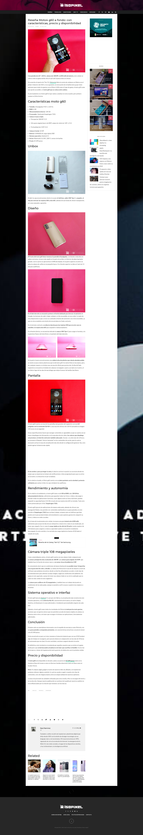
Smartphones (67, 12)
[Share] (34, 719)
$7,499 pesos (70, 661)
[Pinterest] (72, 811)
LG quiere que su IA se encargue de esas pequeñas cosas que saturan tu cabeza (34, 777)
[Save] (54, 719)
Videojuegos (83, 12)
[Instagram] (105, 12)
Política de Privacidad (78, 814)
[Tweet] (38, 719)
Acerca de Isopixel (56, 814)
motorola (41, 690)
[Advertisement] (56, 458)
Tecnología (57, 12)
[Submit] (50, 719)
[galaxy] (79, 766)
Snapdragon (48, 690)
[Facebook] (99, 12)
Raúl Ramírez (31, 26)
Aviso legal (66, 814)
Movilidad (92, 12)
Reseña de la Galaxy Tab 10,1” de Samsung (54, 542)
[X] (102, 12)
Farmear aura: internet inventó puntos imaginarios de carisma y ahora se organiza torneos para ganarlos (100, 182)
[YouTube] (109, 12)
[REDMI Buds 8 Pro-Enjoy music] (49, 766)
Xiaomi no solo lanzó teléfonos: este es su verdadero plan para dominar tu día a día (49, 777)
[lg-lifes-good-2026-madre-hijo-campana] (34, 766)
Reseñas (50, 12)
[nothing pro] (64, 766)
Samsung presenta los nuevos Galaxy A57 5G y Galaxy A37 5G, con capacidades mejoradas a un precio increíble (78, 778)
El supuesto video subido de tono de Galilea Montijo (105, 171)
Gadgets (37, 26)
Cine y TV (75, 12)
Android (43, 598)
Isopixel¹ (86, 827)
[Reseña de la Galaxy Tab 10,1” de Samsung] (33, 542)
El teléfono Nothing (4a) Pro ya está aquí (64, 775)
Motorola (53, 82)
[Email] (58, 719)
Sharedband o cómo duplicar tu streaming (106, 142)
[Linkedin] (112, 12)
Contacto (89, 814)
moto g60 (34, 690)
